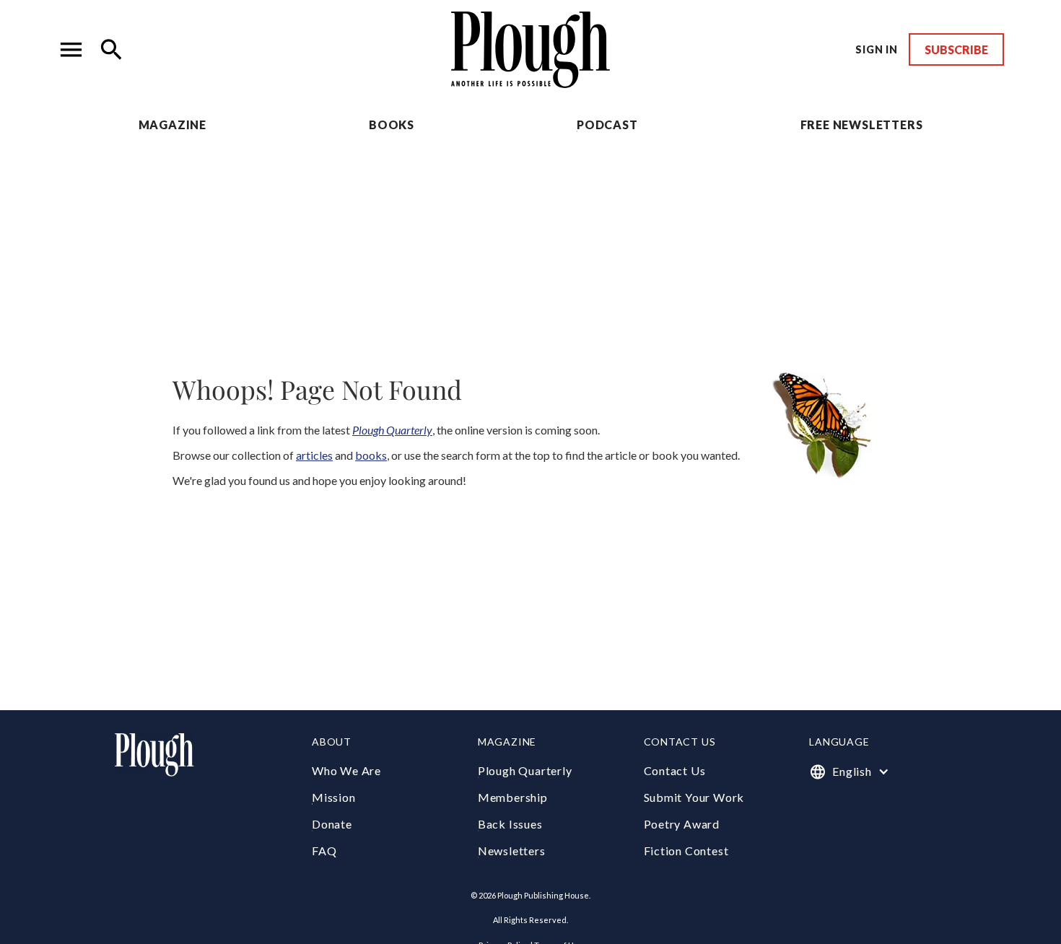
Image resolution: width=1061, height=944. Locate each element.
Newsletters (512, 850)
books (371, 455)
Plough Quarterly (525, 770)
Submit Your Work (694, 797)
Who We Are (346, 770)
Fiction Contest (686, 850)
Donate (332, 824)
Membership (513, 797)
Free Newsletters (861, 124)
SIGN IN (876, 49)
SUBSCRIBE (956, 49)
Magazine (172, 124)
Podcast (607, 124)
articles (314, 455)
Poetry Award (682, 824)
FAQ (324, 850)
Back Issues (510, 824)
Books (391, 124)
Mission (334, 797)
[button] (71, 49)
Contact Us (675, 770)
